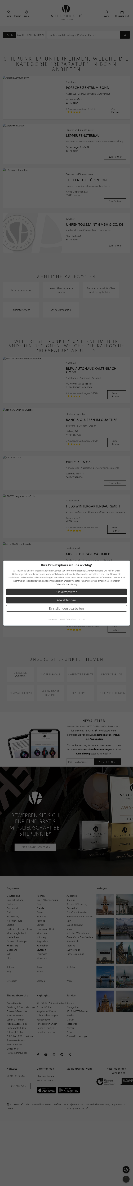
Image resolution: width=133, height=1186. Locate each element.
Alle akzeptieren (67, 592)
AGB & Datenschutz (68, 619)
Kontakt (82, 619)
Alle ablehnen (66, 600)
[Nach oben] (126, 1179)
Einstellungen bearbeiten (66, 608)
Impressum (52, 619)
